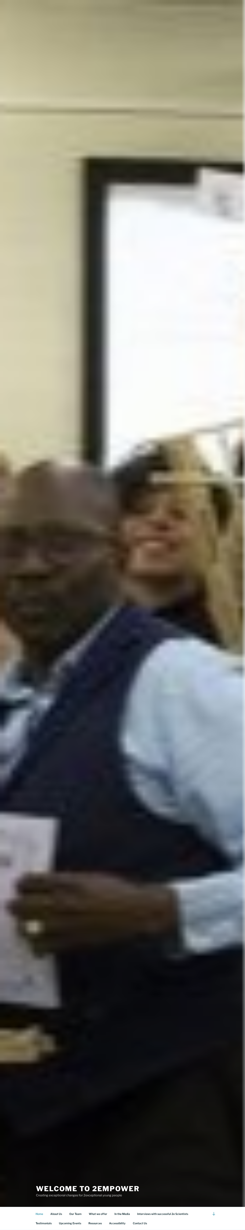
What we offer (98, 1213)
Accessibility (117, 1223)
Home (39, 1213)
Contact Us (140, 1223)
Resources (95, 1223)
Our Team (75, 1213)
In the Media (122, 1213)
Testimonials (44, 1223)
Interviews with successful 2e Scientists (162, 1213)
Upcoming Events (70, 1223)
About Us (56, 1213)
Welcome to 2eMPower (88, 1189)
